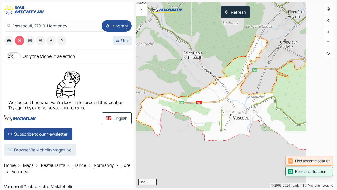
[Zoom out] (328, 41)
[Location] (328, 53)
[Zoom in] (328, 32)
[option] (9, 40)
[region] (235, 95)
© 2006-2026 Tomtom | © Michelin (295, 185)
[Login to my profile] (328, 9)
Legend (327, 185)
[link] (309, 161)
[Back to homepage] (25, 10)
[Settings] (328, 20)
